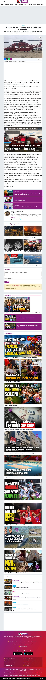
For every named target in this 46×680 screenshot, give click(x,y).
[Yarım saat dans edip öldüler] (13, 230)
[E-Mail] (12, 219)
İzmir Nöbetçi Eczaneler (10, 658)
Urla (41, 675)
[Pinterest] (18, 651)
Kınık (5, 675)
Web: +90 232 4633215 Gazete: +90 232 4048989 (23, 643)
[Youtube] (24, 651)
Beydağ (27, 672)
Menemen (16, 675)
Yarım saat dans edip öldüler (10, 237)
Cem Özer (6, 61)
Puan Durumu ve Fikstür (10, 663)
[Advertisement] (23, 15)
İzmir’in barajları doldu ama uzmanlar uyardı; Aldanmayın (27, 582)
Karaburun (26, 674)
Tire (35, 675)
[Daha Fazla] (11, 59)
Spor (16, 4)
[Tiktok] (26, 651)
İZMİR (5, 672)
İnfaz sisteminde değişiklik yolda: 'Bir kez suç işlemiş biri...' (26, 609)
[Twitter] (16, 219)
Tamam (41, 678)
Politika (11, 4)
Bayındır (15, 672)
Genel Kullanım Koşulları (32, 669)
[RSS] (32, 651)
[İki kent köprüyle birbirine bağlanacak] (33, 258)
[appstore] (18, 653)
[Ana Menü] (4, 1)
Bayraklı (19, 672)
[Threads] (28, 651)
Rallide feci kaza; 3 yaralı (9, 265)
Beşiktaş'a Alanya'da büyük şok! (21, 593)
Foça (8, 674)
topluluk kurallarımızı (16, 285)
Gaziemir (11, 674)
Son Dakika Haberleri (10, 665)
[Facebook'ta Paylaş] (5, 59)
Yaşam (25, 4)
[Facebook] (14, 219)
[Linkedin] (20, 219)
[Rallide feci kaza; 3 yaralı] (13, 258)
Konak (7, 675)
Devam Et (12, 217)
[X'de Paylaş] (7, 59)
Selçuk (33, 675)
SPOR (14, 591)
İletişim (21, 670)
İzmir (2, 4)
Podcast (24, 670)
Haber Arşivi (27, 665)
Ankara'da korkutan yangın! (30, 237)
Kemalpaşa (36, 674)
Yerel (34, 4)
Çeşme (38, 672)
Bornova (31, 672)
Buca (35, 672)
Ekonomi (7, 4)
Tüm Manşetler (28, 663)
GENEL (23, 25)
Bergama (24, 672)
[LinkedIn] (22, 651)
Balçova (11, 672)
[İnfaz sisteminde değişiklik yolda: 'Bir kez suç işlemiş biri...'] (13, 244)
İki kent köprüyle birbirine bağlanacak (32, 265)
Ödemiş (24, 675)
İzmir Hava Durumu (29, 658)
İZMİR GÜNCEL (15, 580)
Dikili (5, 674)
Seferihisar (29, 675)
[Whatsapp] (30, 651)
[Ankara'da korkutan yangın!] (33, 230)
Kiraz (40, 674)
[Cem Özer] (7, 213)
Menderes (12, 675)
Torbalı (38, 675)
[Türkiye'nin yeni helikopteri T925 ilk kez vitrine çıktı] (23, 46)
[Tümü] (41, 576)
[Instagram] (18, 219)
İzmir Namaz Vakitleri (10, 660)
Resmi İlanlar (40, 4)
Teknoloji (20, 4)
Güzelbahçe (16, 674)
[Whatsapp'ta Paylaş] (9, 59)
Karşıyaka (31, 674)
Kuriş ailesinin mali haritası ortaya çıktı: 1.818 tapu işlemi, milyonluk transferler (32, 251)
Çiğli (41, 672)
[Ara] (41, 1)
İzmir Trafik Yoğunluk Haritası (31, 660)
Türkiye (30, 4)
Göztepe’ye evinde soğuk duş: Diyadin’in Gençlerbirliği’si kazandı (27, 598)
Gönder (7, 281)
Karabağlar (21, 674)
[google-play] (28, 653)
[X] (16, 651)
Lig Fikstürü (24, 669)
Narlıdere (20, 675)
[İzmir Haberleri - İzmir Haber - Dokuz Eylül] (22, 1)
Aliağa (8, 672)
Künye (39, 669)
